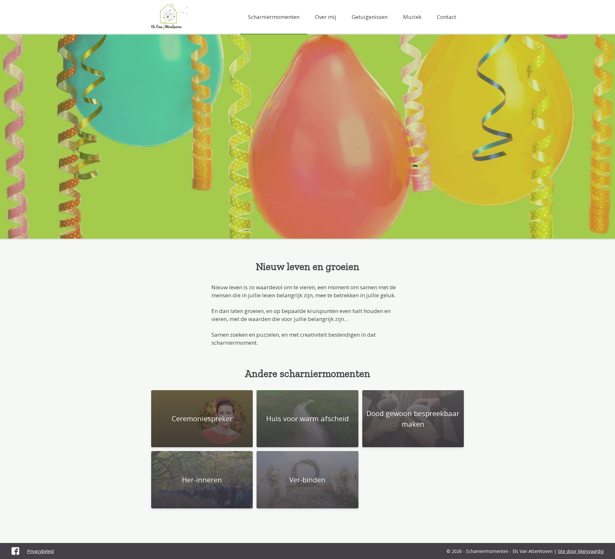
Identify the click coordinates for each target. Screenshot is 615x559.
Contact (446, 17)
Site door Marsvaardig (580, 551)
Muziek (412, 17)
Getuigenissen (370, 17)
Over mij (325, 17)
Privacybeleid (40, 551)
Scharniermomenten (273, 17)
